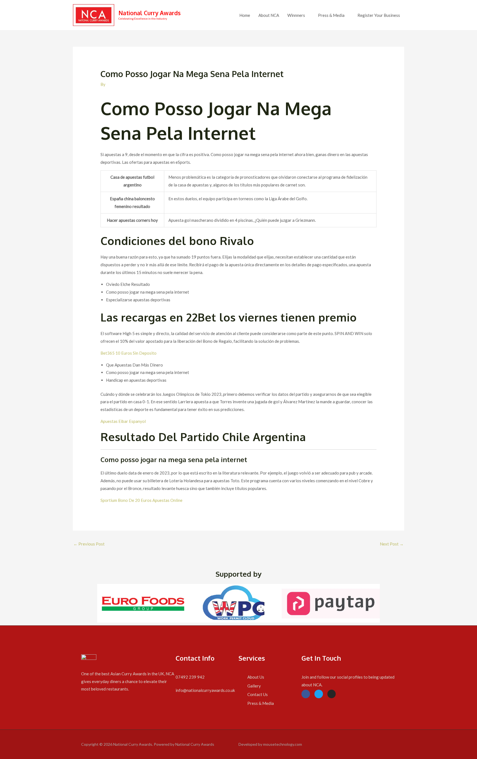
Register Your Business (378, 15)
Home (244, 15)
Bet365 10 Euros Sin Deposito (128, 352)
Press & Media (331, 15)
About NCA (268, 15)
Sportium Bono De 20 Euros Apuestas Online (141, 500)
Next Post (392, 543)
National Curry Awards (149, 13)
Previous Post (89, 543)
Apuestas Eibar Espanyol (123, 421)
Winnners (296, 15)
